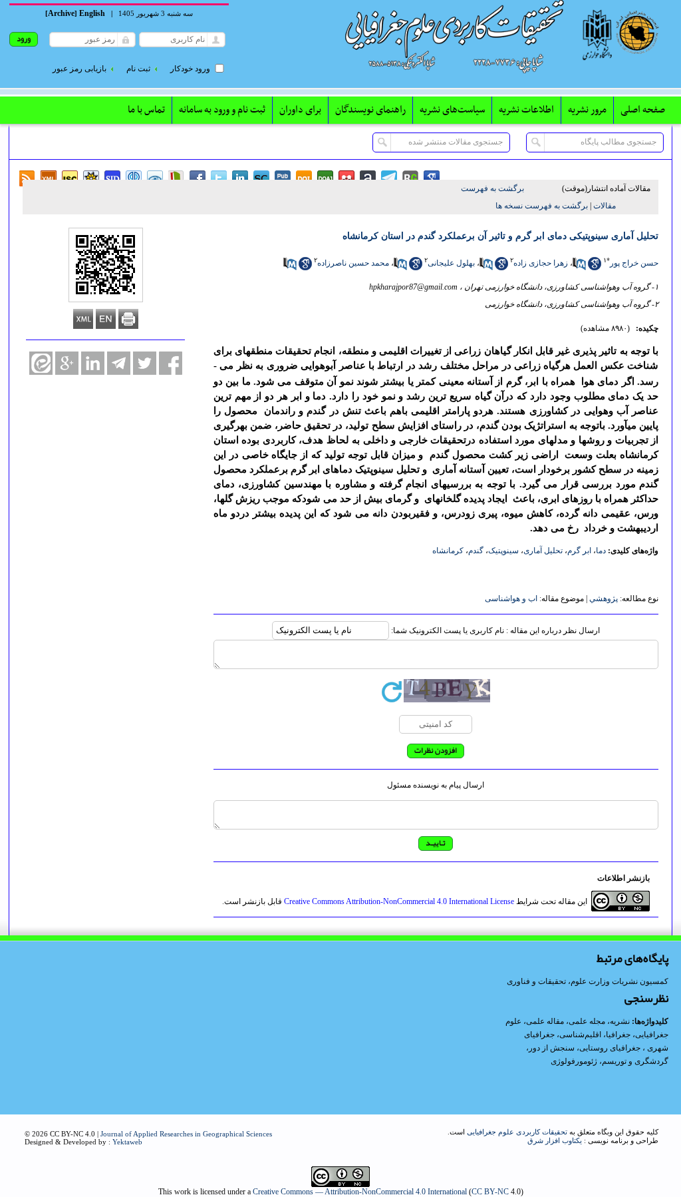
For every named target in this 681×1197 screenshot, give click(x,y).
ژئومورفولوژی (575, 1061)
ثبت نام (138, 68)
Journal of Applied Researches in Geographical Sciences (186, 1134)
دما (601, 550)
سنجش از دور (552, 1048)
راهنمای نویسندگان (370, 110)
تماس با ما (146, 110)
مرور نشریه (587, 110)
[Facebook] (170, 363)
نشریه (620, 1021)
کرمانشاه (448, 550)
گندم (475, 550)
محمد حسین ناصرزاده (353, 263)
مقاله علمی (545, 1021)
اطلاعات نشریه (526, 110)
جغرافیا (618, 1034)
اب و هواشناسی (511, 598)
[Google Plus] (66, 363)
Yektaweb (127, 1142)
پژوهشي (603, 598)
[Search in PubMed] (579, 267)
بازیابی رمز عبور (79, 68)
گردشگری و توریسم (635, 1061)
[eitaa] (41, 363)
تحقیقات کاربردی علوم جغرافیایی (517, 1132)
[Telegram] (118, 363)
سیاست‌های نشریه (452, 110)
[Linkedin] (92, 363)
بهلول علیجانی (451, 263)
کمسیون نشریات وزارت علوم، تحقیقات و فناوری (587, 981)
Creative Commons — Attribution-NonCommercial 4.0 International (360, 1191)
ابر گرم (579, 550)
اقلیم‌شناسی (580, 1034)
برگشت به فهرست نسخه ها (541, 205)
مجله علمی (587, 1021)
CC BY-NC (490, 1191)
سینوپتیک (503, 550)
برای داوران (300, 110)
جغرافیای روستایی (609, 1048)
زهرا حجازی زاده (540, 263)
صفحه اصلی (642, 110)
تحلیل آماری (543, 550)
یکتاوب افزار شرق (554, 1140)
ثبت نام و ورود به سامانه (222, 110)
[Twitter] (144, 363)
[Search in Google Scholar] (594, 267)
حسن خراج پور (634, 263)
